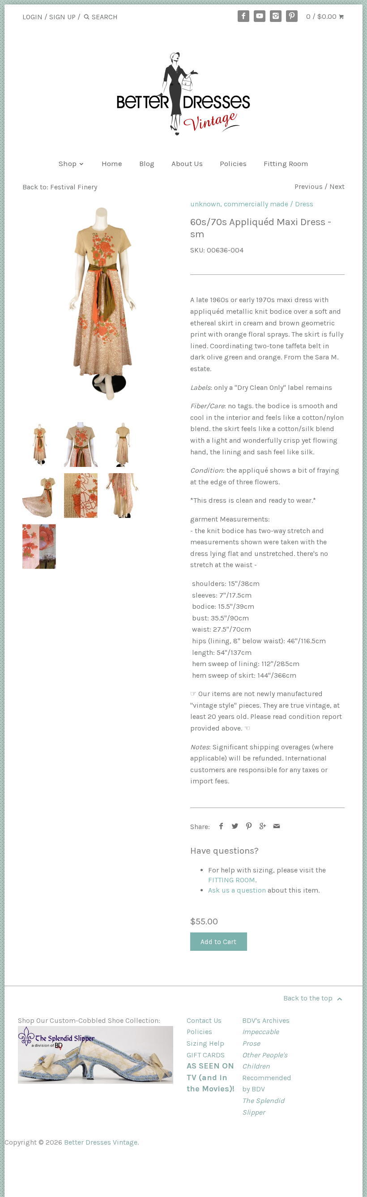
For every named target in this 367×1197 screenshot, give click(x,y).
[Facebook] (243, 16)
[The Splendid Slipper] (95, 1081)
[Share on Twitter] (235, 826)
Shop (68, 163)
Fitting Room (286, 163)
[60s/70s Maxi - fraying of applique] (39, 546)
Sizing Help (205, 1043)
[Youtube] (259, 16)
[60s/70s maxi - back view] (122, 444)
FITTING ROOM (231, 880)
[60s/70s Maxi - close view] (81, 444)
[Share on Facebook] (221, 826)
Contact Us (204, 1020)
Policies (233, 163)
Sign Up (62, 17)
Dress (304, 204)
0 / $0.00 (322, 16)
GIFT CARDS (206, 1055)
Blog (146, 163)
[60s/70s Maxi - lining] (122, 495)
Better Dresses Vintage (100, 1142)
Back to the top (308, 998)
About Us (187, 163)
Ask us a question (237, 890)
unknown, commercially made (239, 204)
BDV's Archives (266, 1020)
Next (337, 186)
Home (112, 163)
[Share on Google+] (263, 826)
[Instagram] (276, 16)
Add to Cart (218, 942)
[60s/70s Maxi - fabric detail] (81, 495)
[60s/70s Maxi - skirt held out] (39, 495)
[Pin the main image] (249, 826)
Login (32, 17)
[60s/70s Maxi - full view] (99, 302)
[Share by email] (277, 826)
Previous (308, 186)
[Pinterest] (292, 16)
